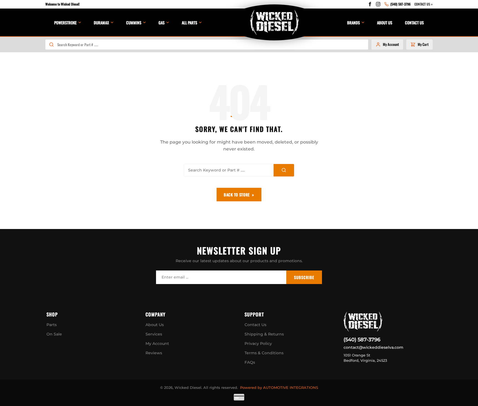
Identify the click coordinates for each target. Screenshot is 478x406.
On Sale (54, 334)
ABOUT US (384, 22)
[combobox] (212, 44)
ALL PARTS (189, 22)
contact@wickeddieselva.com (373, 347)
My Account (157, 343)
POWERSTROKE (65, 22)
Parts (51, 324)
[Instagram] (378, 4)
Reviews (154, 352)
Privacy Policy (258, 343)
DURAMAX (101, 22)
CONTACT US (414, 22)
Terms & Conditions (264, 352)
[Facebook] (370, 4)
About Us (155, 324)
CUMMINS (133, 22)
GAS (162, 22)
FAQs (250, 362)
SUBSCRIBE (304, 277)
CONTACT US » (423, 4)
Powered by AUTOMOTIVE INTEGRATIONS (279, 387)
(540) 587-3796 (362, 340)
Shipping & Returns (264, 334)
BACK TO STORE (237, 194)
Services (154, 334)
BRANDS (353, 22)
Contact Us (255, 324)
